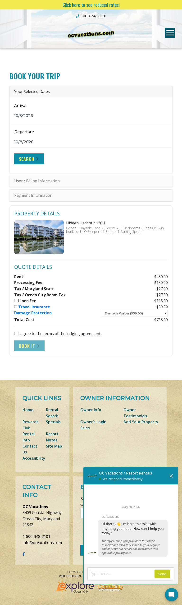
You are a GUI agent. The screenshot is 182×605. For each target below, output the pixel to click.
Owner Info (90, 409)
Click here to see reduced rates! (91, 4)
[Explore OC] (76, 586)
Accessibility (34, 458)
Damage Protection (33, 312)
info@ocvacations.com (42, 542)
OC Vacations (35, 506)
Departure (24, 132)
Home (28, 409)
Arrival (20, 105)
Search (26, 159)
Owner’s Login (93, 421)
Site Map (54, 446)
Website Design (70, 576)
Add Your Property (140, 421)
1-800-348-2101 (36, 536)
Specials (53, 421)
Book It (27, 346)
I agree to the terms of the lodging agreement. (59, 333)
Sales (85, 428)
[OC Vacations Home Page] (91, 33)
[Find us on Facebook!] (24, 554)
